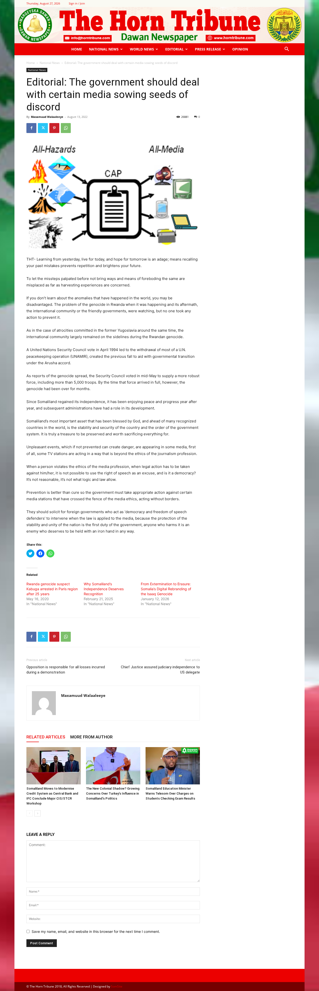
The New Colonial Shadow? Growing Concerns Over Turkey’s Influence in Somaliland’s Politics (113, 793)
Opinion (240, 49)
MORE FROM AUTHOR (91, 736)
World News (142, 49)
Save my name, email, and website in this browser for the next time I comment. (96, 931)
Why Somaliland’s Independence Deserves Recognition (104, 589)
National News (104, 49)
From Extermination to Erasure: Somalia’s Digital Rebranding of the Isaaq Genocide (166, 589)
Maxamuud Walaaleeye (47, 117)
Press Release (208, 49)
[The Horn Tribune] (159, 25)
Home (76, 49)
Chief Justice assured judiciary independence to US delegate (160, 670)
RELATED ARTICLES (45, 736)
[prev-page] (29, 813)
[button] (287, 49)
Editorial (174, 49)
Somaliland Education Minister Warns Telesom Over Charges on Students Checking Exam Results (170, 793)
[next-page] (37, 813)
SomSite (116, 986)
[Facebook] (31, 128)
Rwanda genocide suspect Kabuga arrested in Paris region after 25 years (52, 589)
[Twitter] (43, 128)
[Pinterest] (54, 128)
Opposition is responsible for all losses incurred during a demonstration (65, 670)
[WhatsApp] (66, 128)
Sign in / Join (77, 3)
